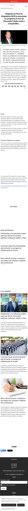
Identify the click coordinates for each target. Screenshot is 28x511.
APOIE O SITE (15, 1)
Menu (26, 6)
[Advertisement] (14, 101)
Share (4, 450)
